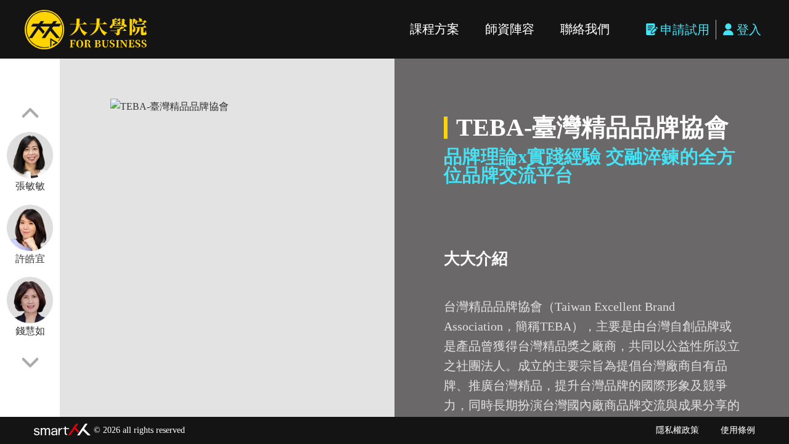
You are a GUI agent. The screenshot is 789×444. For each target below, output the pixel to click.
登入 (749, 29)
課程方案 (434, 29)
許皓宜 (30, 258)
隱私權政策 (677, 430)
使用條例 (738, 430)
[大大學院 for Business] (86, 30)
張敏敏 (30, 186)
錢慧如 (30, 331)
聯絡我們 (585, 29)
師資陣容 (509, 29)
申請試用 (684, 29)
